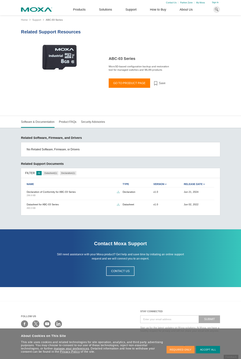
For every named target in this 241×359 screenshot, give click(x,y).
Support (131, 9)
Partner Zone (186, 3)
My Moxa (200, 3)
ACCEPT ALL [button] (208, 349)
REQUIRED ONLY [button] (180, 349)
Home (24, 19)
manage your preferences (71, 348)
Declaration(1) (68, 173)
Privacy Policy (70, 351)
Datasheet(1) (50, 173)
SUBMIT (209, 319)
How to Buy (158, 9)
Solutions (105, 9)
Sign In (215, 2)
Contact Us (171, 3)
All (39, 173)
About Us (186, 9)
